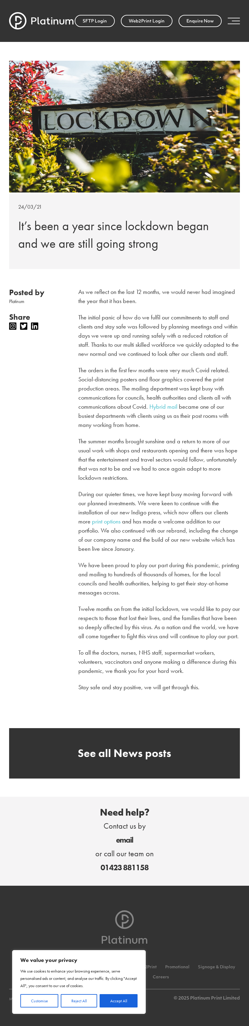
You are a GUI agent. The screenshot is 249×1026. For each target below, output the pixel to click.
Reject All (79, 1001)
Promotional (177, 967)
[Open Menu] (234, 21)
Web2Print (146, 967)
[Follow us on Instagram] (12, 326)
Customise (39, 1001)
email (124, 840)
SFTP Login (95, 21)
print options (106, 521)
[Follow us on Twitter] (23, 326)
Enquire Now (200, 21)
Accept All (118, 1001)
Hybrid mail (163, 407)
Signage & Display (216, 967)
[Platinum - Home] (41, 21)
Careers (161, 977)
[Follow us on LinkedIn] (34, 326)
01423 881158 (124, 867)
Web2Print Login (147, 21)
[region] (79, 982)
